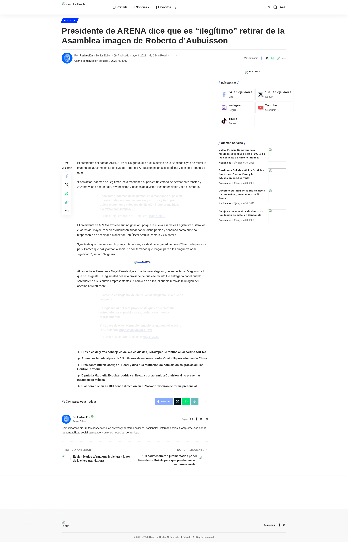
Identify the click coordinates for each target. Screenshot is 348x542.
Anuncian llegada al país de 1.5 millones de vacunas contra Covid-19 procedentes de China (144, 358)
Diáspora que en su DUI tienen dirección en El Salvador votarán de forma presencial (139, 386)
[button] (175, 7)
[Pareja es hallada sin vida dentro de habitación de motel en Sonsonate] (277, 216)
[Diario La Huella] (84, 7)
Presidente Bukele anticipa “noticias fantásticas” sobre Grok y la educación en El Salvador (241, 174)
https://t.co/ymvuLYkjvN (135, 329)
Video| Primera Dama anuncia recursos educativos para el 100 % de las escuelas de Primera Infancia (242, 153)
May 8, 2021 (151, 336)
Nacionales (225, 162)
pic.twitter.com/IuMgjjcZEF (118, 209)
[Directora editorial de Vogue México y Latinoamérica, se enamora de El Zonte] (277, 195)
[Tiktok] (236, 121)
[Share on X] (267, 58)
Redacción (86, 55)
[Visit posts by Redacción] (67, 58)
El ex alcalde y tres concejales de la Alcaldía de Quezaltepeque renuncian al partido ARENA (143, 352)
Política (69, 20)
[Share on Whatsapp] (272, 58)
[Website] (191, 419)
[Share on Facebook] (261, 58)
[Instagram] (206, 419)
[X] (269, 7)
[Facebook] (265, 7)
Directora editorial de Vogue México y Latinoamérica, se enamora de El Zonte (242, 194)
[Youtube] (274, 107)
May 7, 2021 (157, 215)
